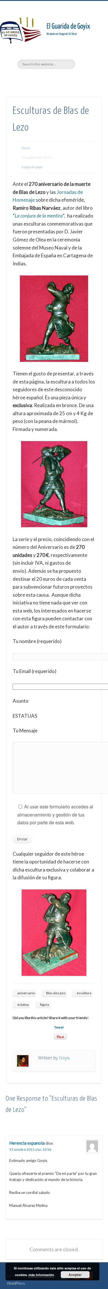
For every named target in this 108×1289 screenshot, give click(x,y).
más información (41, 1275)
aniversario (26, 993)
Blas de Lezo (55, 993)
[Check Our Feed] (88, 1280)
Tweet (59, 1027)
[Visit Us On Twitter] (65, 1280)
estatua (23, 1004)
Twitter (41, 78)
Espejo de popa (32, 167)
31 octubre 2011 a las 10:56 (30, 1149)
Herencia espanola (27, 1143)
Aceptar (75, 1274)
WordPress (16, 1283)
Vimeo (53, 78)
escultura (84, 993)
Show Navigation (87, 51)
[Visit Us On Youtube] (77, 1280)
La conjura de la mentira (39, 216)
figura (44, 1004)
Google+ (65, 78)
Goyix (26, 148)
